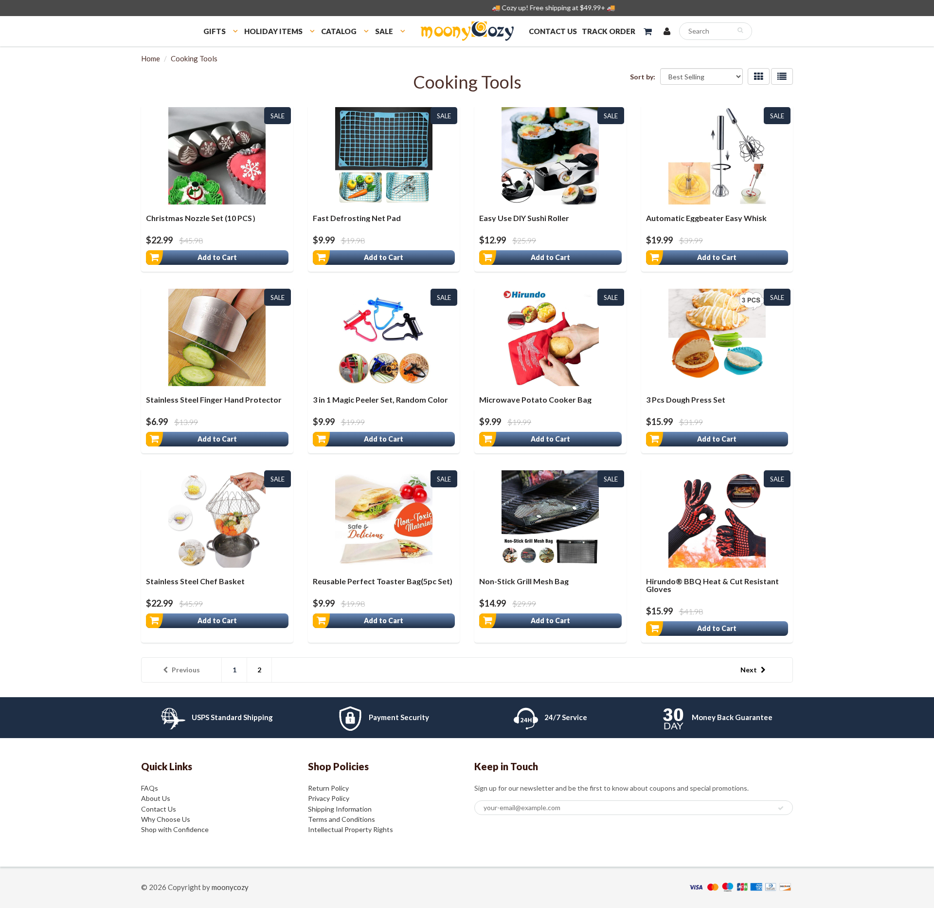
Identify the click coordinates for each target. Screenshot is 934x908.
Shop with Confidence (175, 829)
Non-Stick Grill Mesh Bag (524, 581)
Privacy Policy (328, 798)
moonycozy (230, 887)
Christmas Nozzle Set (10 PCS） (203, 217)
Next (748, 670)
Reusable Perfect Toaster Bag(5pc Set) (382, 581)
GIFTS (214, 31)
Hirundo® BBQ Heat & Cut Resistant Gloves (712, 584)
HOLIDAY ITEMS (273, 31)
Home (150, 58)
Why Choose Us (165, 819)
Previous (186, 670)
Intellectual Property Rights (350, 829)
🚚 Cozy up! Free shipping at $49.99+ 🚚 (467, 7)
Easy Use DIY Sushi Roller (524, 217)
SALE (384, 31)
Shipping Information (340, 809)
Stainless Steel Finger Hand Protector (214, 399)
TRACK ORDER (608, 31)
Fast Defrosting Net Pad (357, 217)
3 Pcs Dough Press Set (685, 399)
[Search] (740, 30)
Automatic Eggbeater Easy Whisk (706, 217)
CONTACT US (553, 31)
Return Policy (328, 788)
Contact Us (158, 809)
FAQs (149, 788)
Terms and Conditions (341, 819)
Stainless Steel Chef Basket (195, 581)
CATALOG (339, 31)
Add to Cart (217, 257)
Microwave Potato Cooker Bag (535, 399)
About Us (155, 798)
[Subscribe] (780, 808)
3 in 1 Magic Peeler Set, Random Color (380, 399)
